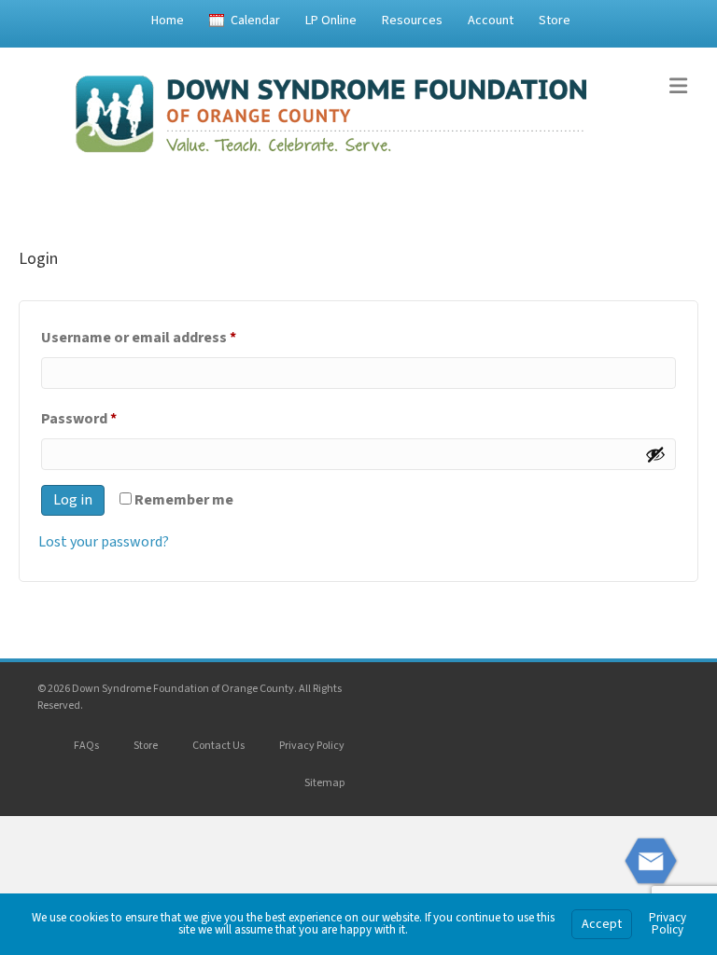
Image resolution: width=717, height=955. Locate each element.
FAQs (86, 746)
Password (108, 418)
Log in (72, 500)
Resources (412, 20)
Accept (602, 924)
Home (167, 20)
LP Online (331, 20)
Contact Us (218, 746)
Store (554, 20)
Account (490, 20)
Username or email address (168, 337)
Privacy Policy (311, 746)
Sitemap (324, 783)
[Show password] (655, 454)
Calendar (255, 20)
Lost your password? (103, 542)
